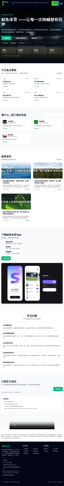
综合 (60, 115)
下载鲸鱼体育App (20, 38)
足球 (51, 115)
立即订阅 (58, 389)
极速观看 (55, 3)
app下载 (55, 449)
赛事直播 (55, 451)
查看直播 (5, 128)
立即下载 (6, 258)
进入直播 (5, 86)
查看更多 (59, 159)
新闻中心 (46, 449)
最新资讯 (34, 38)
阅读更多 (28, 189)
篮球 (56, 115)
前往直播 (59, 73)
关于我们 (46, 451)
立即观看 (6, 38)
